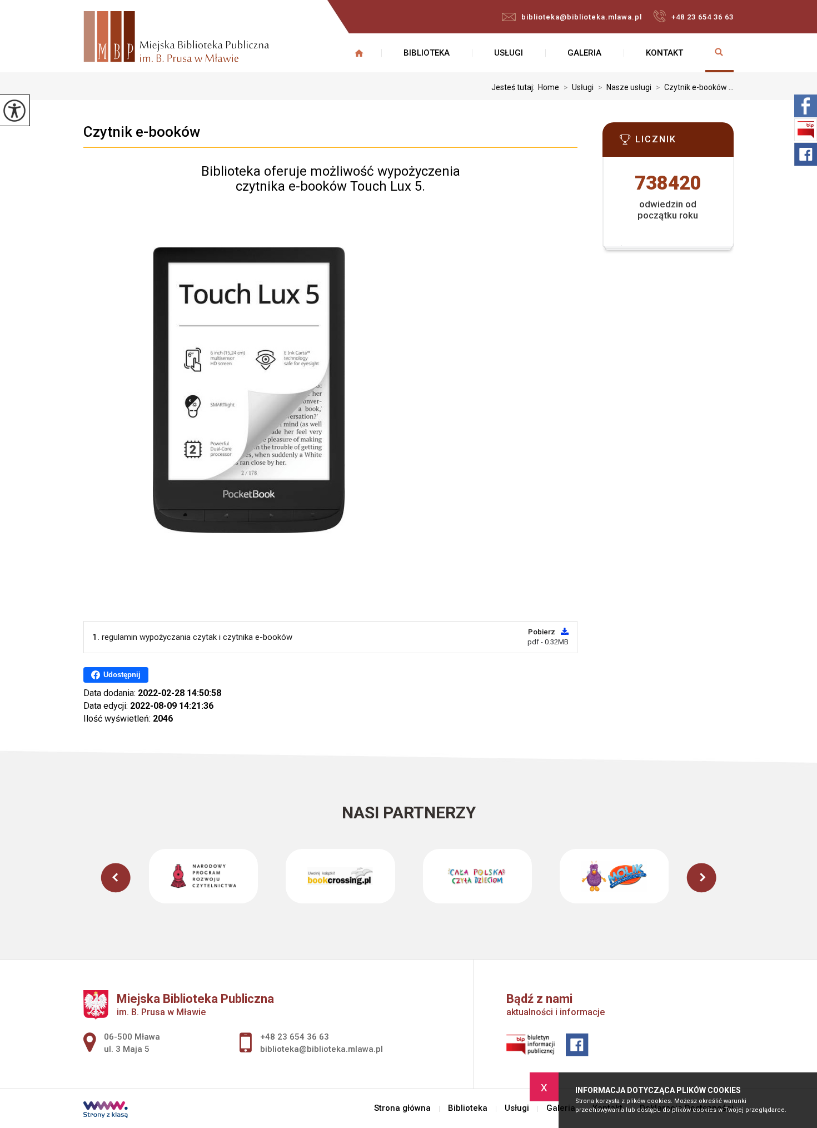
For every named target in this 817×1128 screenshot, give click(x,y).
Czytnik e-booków (141, 131)
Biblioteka (426, 53)
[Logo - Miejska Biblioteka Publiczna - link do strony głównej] (176, 37)
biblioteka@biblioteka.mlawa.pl (581, 17)
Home (548, 87)
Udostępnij (122, 674)
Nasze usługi (624, 87)
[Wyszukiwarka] (719, 52)
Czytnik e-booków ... (695, 87)
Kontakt (664, 53)
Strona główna (359, 52)
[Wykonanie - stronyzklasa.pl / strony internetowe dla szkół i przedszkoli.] (105, 1110)
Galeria (584, 53)
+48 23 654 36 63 (702, 17)
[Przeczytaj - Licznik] (684, 143)
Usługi (508, 53)
